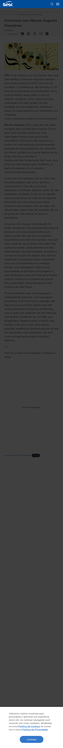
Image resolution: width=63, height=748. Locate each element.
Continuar (31, 739)
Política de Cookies (29, 726)
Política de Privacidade (35, 729)
